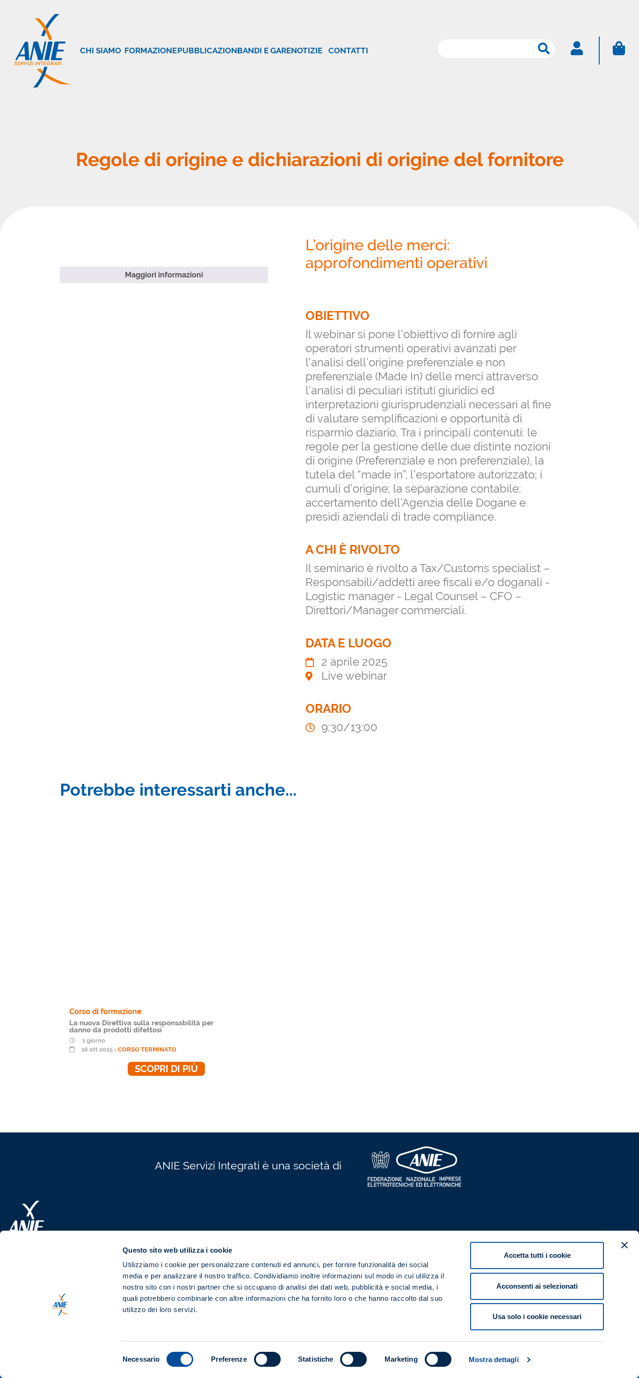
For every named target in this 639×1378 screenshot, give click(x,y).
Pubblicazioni (208, 50)
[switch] (267, 1359)
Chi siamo (100, 50)
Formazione (150, 50)
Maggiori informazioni (164, 274)
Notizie (306, 50)
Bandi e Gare (264, 50)
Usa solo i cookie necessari (537, 1316)
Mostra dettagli (494, 1359)
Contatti (348, 50)
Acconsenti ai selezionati (537, 1286)
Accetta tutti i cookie (537, 1255)
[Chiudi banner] (624, 1245)
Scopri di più (166, 1068)
